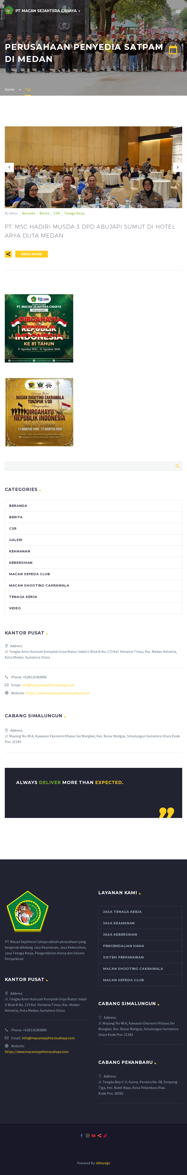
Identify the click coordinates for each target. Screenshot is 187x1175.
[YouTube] (93, 1135)
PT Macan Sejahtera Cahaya (46, 11)
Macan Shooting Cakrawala (39, 585)
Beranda (28, 213)
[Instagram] (87, 1135)
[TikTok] (105, 1135)
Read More (31, 254)
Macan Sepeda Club (29, 574)
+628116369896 (35, 677)
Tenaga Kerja (74, 213)
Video (15, 608)
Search (177, 466)
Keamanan (19, 551)
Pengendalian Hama (123, 946)
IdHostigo (103, 1163)
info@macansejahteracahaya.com (48, 685)
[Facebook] (81, 1135)
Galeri (15, 540)
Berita (44, 213)
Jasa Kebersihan (120, 934)
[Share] (99, 1135)
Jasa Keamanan (119, 923)
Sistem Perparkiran (123, 957)
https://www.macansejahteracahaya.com (57, 693)
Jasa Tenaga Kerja (122, 912)
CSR (57, 213)
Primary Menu (178, 11)
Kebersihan (21, 563)
